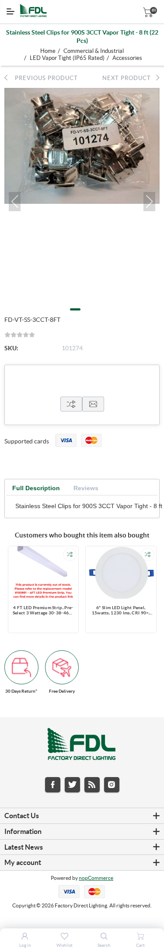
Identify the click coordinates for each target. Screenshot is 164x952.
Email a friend (93, 404)
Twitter (72, 784)
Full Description (36, 488)
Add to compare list (70, 554)
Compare (71, 404)
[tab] (36, 488)
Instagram (111, 784)
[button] (15, 201)
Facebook (52, 784)
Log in (25, 945)
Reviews (85, 488)
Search (104, 945)
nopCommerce (96, 878)
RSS (92, 784)
